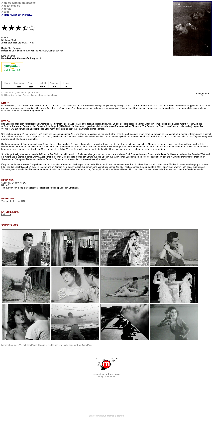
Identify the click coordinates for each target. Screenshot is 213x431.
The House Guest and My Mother (175, 126)
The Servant (148, 126)
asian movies (11, 5)
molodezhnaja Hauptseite (19, 2)
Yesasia (5, 201)
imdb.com (6, 214)
